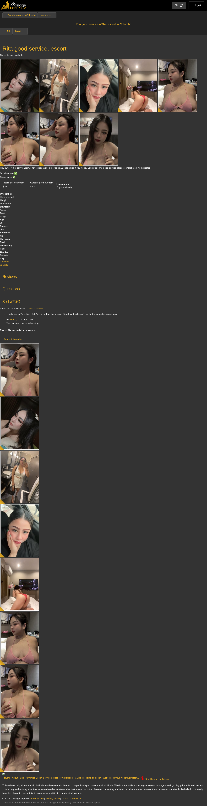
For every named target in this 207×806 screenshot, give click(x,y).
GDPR (65, 798)
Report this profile (13, 339)
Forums (6, 777)
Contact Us (75, 798)
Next (18, 31)
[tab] (103, 276)
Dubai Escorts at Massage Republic (13, 5)
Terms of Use (37, 798)
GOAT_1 (14, 319)
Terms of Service (84, 802)
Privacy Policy (53, 798)
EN (176, 5)
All (8, 31)
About (15, 777)
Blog (22, 777)
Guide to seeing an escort (88, 777)
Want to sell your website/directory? (121, 777)
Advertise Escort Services (39, 777)
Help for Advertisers (63, 777)
